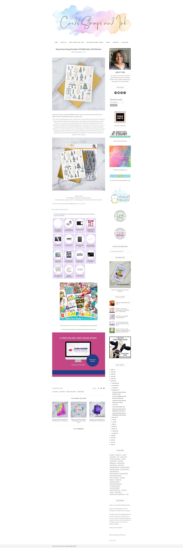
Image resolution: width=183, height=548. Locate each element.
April (113, 426)
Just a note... (115, 404)
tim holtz (124, 490)
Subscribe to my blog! (116, 99)
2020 (112, 435)
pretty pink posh (114, 477)
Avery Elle (118, 455)
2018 (112, 440)
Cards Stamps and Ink (60, 546)
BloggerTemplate (73, 546)
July (113, 419)
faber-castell (120, 463)
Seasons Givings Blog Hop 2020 (123, 303)
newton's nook (125, 469)
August (114, 417)
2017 (112, 442)
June (113, 422)
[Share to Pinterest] (104, 388)
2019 (112, 437)
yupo (127, 494)
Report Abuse (112, 540)
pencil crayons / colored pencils (119, 473)
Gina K (124, 455)
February (114, 431)
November (114, 385)
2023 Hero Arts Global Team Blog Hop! (122, 316)
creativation (113, 461)
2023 (112, 376)
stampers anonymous (115, 484)
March (113, 428)
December (114, 383)
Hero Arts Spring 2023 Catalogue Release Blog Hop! (122, 323)
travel (112, 492)
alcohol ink (123, 457)
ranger (112, 479)
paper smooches (114, 471)
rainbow (122, 477)
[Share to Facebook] (98, 388)
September (114, 390)
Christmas (55, 391)
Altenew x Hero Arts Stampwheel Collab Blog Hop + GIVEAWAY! (122, 310)
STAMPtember (80, 391)
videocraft (118, 492)
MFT (118, 457)
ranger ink (118, 479)
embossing (62, 391)
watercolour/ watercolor (117, 494)
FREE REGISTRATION (74, 325)
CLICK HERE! (82, 203)
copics (123, 459)
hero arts (121, 465)
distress (120, 461)
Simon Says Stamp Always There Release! (120, 290)
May (113, 424)
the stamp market (114, 488)
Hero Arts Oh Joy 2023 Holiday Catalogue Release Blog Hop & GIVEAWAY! (123, 330)
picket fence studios (115, 475)
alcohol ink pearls (115, 459)
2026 (112, 369)
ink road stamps (125, 467)
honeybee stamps (114, 467)
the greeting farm (115, 486)
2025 (112, 371)
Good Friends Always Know (118, 406)
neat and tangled (114, 469)
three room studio (115, 490)
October (114, 387)
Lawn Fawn (113, 457)
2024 (112, 374)
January (114, 433)
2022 (112, 378)
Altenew (112, 455)
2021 (112, 381)
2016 (112, 444)
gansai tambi (113, 465)
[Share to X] (101, 388)
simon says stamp (71, 391)
